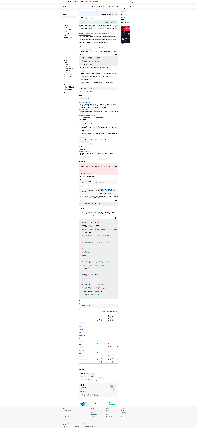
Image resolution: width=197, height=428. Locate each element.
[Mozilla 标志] (66, 424)
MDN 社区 (108, 410)
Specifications (124, 20)
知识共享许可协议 (92, 426)
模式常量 (123, 17)
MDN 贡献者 (96, 394)
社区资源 (107, 412)
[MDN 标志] (65, 408)
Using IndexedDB (84, 371)
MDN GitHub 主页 (109, 418)
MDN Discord (108, 416)
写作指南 (107, 414)
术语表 (122, 418)
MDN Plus (93, 418)
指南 (121, 414)
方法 (122, 15)
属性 (122, 14)
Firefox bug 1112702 (89, 33)
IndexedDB (65, 14)
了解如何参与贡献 (83, 391)
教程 (121, 416)
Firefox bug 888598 (87, 173)
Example (123, 19)
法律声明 (83, 423)
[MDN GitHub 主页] (63, 416)
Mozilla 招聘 (93, 414)
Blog (117, 6)
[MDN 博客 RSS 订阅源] (70, 416)
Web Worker (90, 88)
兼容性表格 (85, 167)
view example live (90, 215)
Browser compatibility (125, 22)
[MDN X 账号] (67, 416)
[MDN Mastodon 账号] (68, 416)
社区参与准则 (89, 423)
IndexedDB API (92, 25)
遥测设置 (78, 423)
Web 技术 (122, 410)
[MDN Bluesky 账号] (65, 416)
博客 (92, 412)
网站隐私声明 (72, 423)
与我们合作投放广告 (95, 416)
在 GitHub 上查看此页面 (84, 395)
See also (123, 24)
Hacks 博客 (123, 419)
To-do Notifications (92, 380)
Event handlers (83, 119)
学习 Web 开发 (123, 412)
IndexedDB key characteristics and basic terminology (69, 87)
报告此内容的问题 (93, 395)
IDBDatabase (106, 190)
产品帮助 (92, 419)
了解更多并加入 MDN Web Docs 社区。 (100, 12)
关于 (92, 410)
